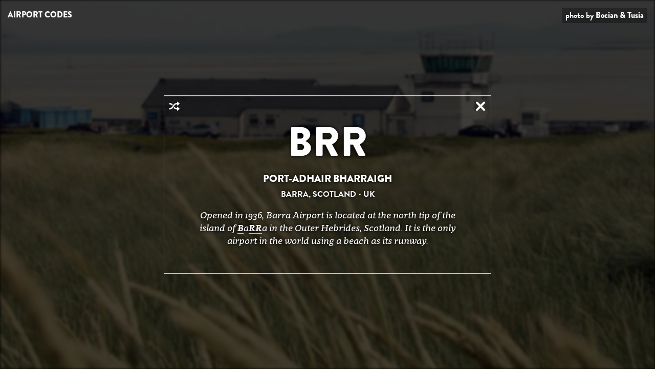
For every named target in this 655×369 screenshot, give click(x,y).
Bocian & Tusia (620, 15)
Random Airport (174, 106)
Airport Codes (40, 14)
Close (480, 106)
